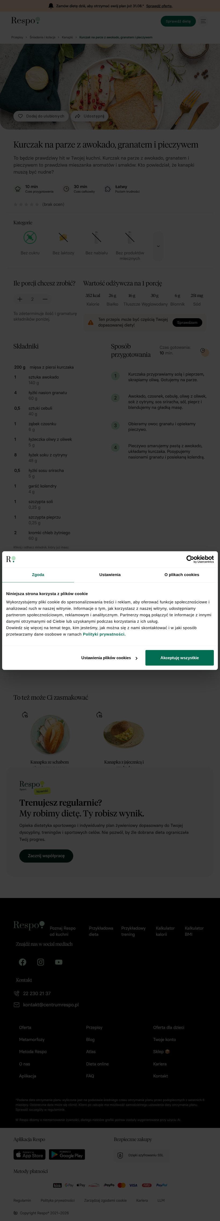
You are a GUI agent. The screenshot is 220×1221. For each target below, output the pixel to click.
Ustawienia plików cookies (106, 657)
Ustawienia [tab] (109, 574)
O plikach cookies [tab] (181, 574)
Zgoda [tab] (38, 574)
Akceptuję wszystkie (179, 657)
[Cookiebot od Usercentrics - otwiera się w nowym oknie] (190, 559)
